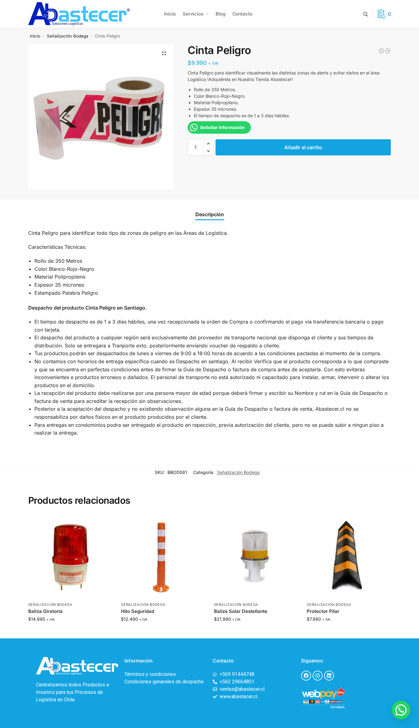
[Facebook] (306, 676)
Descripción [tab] (209, 214)
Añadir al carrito (303, 147)
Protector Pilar (323, 611)
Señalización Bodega (67, 35)
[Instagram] (318, 676)
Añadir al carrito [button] (69, 632)
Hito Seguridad (137, 611)
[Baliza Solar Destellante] (256, 557)
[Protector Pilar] (348, 557)
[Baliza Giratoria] (70, 557)
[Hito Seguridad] (163, 557)
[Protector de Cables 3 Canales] (388, 51)
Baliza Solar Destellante (240, 611)
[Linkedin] (329, 676)
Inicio (35, 35)
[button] (164, 53)
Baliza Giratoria (45, 611)
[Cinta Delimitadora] (381, 51)
